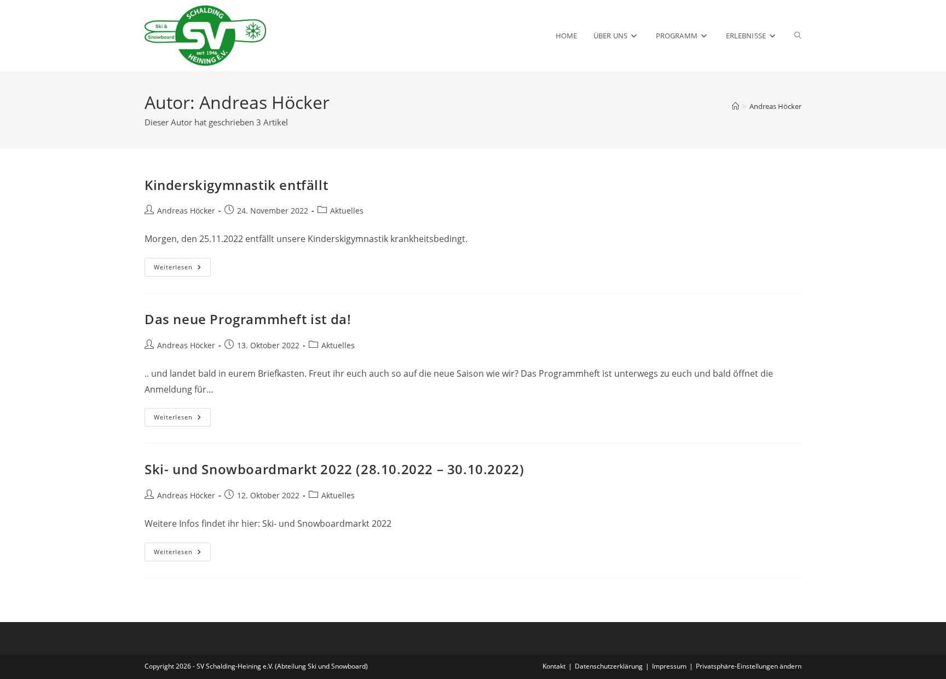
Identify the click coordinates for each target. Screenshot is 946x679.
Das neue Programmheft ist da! (248, 319)
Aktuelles (347, 210)
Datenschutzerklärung (609, 666)
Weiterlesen (182, 269)
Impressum (669, 666)
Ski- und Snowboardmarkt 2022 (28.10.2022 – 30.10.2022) (334, 469)
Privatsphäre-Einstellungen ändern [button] (748, 666)
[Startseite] (735, 106)
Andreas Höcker (775, 106)
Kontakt (554, 666)
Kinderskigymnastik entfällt (236, 185)
